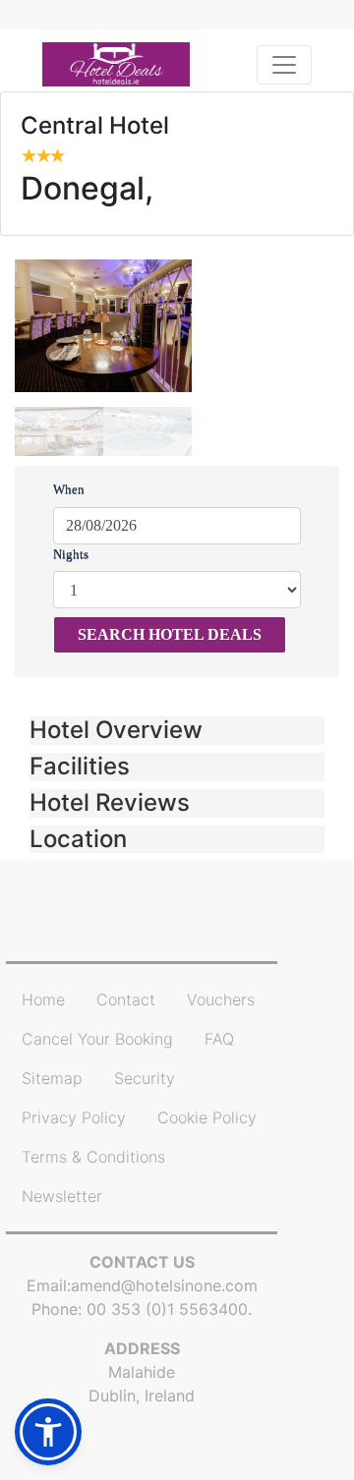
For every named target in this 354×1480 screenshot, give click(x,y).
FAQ (219, 1039)
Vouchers (221, 999)
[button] (177, 730)
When (69, 489)
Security (144, 1078)
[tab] (177, 730)
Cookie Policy (207, 1117)
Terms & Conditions (93, 1157)
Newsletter (62, 1196)
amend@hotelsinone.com (164, 1285)
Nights (70, 553)
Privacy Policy (74, 1117)
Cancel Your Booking (97, 1039)
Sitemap (52, 1078)
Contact (125, 999)
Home (43, 999)
